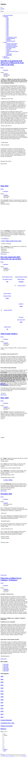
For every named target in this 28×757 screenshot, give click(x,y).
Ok (0, 383)
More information (4, 384)
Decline (3, 383)
